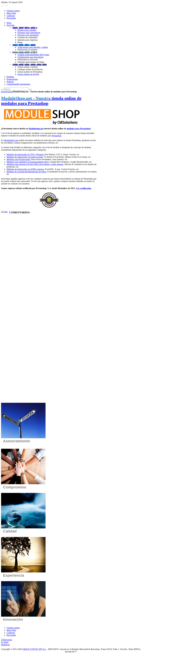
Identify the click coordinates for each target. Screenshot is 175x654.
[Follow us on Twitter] (2, 6)
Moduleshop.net (36, 128)
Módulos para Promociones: (19, 159)
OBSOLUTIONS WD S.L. (34, 649)
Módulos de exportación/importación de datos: (26, 171)
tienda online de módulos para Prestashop (41, 101)
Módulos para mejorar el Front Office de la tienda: (28, 164)
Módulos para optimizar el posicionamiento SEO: (28, 162)
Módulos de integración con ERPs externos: (25, 169)
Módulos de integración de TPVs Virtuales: (25, 154)
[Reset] (31, 89)
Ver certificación (83, 188)
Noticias (9, 91)
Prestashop (56, 135)
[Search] (2, 89)
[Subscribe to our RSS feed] (6, 6)
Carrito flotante (56, 164)
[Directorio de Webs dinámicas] (7, 644)
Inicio (3, 91)
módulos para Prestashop (78, 128)
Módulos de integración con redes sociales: (25, 157)
